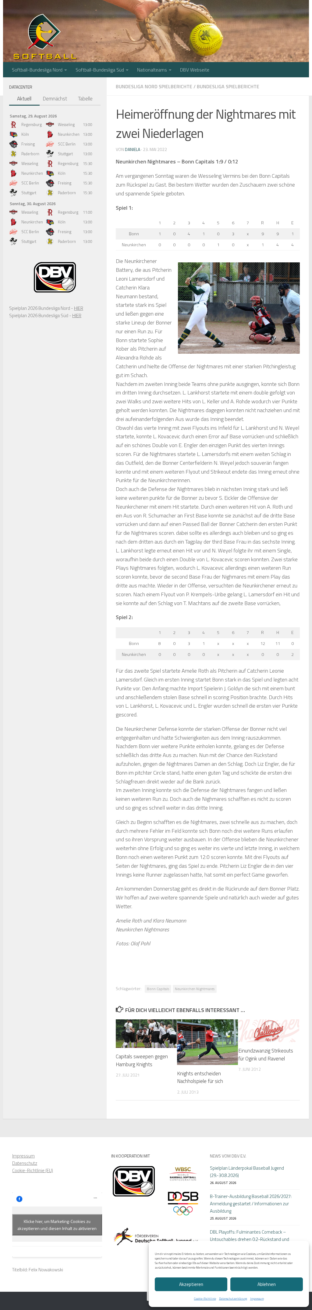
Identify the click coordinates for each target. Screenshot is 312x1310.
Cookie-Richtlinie (205, 1298)
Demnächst (55, 99)
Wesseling (66, 124)
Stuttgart (65, 154)
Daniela (132, 149)
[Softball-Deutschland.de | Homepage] (45, 39)
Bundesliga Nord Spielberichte (154, 86)
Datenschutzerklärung (233, 1298)
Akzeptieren (191, 1284)
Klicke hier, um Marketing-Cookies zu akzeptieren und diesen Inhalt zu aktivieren (57, 1224)
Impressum (257, 1298)
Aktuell (24, 99)
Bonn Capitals (158, 989)
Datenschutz (24, 1163)
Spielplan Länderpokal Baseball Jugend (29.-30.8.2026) (247, 1172)
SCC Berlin (67, 144)
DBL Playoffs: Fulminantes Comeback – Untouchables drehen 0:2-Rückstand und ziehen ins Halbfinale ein (249, 1239)
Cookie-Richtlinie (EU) (32, 1170)
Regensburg (31, 124)
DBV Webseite (194, 69)
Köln (25, 134)
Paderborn (30, 154)
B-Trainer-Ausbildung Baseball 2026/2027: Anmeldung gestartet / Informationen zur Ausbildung (251, 1203)
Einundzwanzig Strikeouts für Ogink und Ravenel (265, 1055)
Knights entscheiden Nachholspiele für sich (200, 1077)
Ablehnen (266, 1284)
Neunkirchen (69, 134)
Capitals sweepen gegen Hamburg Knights (142, 1060)
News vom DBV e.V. (228, 1156)
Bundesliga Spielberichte (228, 86)
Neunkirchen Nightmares (194, 989)
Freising (28, 144)
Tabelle (85, 99)
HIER (78, 308)
